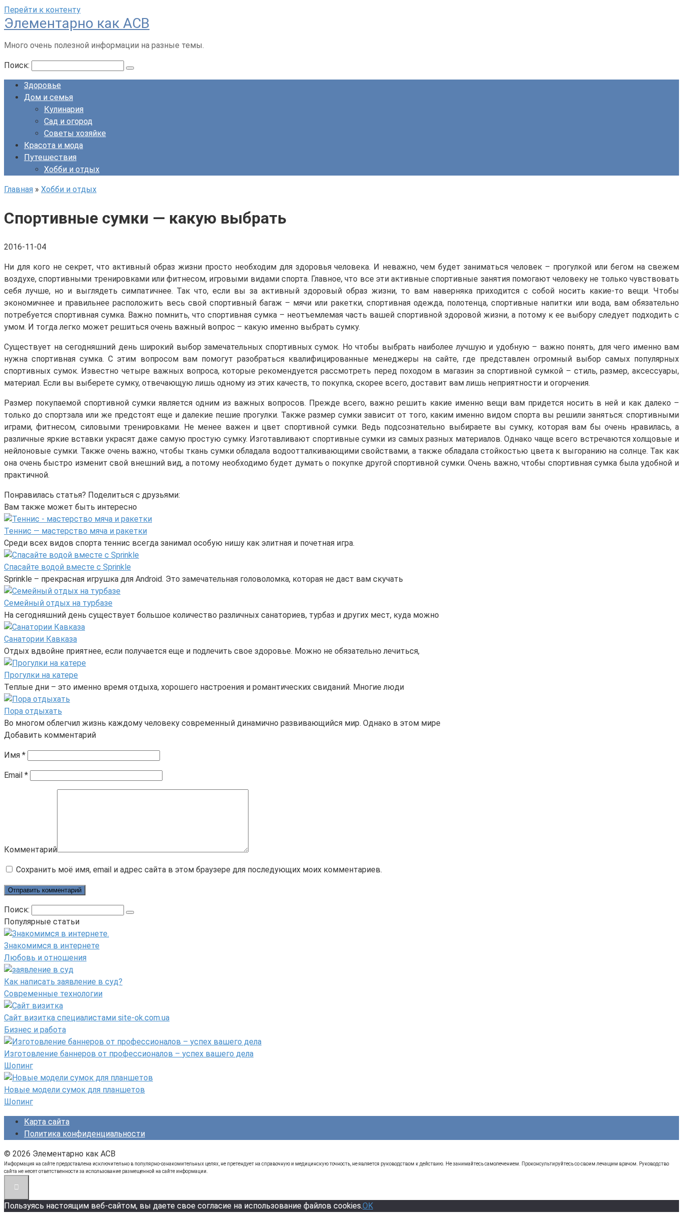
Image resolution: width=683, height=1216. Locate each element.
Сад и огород (68, 121)
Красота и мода (53, 145)
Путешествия (50, 157)
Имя (15, 755)
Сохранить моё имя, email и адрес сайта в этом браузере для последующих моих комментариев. (199, 869)
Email (16, 775)
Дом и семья (48, 97)
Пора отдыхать (33, 711)
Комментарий (30, 849)
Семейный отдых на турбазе (58, 603)
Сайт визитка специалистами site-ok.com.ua (87, 1017)
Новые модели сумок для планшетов (74, 1089)
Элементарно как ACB (77, 23)
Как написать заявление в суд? (63, 981)
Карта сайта (47, 1121)
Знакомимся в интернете (52, 945)
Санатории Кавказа (40, 639)
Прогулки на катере (41, 675)
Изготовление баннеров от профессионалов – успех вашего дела (129, 1053)
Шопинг (18, 1065)
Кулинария (64, 109)
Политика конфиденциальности (84, 1133)
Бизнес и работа (35, 1029)
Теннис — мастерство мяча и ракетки (75, 531)
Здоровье (42, 85)
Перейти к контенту (42, 10)
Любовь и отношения (45, 957)
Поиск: (18, 65)
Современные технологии (53, 993)
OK (367, 1205)
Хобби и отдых (72, 169)
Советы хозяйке (75, 133)
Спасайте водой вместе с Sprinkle (67, 567)
